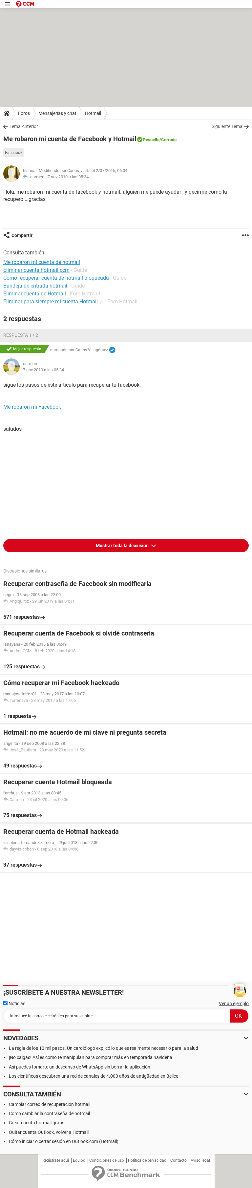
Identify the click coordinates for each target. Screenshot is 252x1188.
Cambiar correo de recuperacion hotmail (49, 1104)
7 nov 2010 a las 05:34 (68, 176)
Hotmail (93, 113)
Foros (24, 113)
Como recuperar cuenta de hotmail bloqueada (56, 278)
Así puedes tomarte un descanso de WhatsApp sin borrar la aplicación (79, 1066)
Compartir (21, 235)
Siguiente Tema (227, 126)
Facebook (13, 152)
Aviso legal (200, 1160)
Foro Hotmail (85, 294)
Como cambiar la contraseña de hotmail (49, 1113)
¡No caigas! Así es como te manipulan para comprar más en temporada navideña (90, 1057)
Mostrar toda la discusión (123, 545)
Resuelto (151, 139)
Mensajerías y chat (57, 113)
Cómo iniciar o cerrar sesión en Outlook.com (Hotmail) (63, 1141)
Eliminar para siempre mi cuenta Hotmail (50, 301)
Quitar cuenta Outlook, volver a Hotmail (49, 1132)
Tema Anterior (24, 126)
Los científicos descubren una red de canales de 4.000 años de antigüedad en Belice (93, 1076)
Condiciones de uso (106, 1160)
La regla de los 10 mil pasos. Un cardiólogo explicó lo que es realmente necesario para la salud (103, 1048)
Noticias (16, 1003)
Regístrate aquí (55, 1160)
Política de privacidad (147, 1160)
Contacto (178, 1160)
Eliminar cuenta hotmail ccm (36, 270)
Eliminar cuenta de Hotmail (34, 294)
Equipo (79, 1160)
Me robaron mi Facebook (32, 407)
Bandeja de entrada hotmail (35, 286)
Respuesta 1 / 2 (20, 335)
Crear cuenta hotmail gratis (36, 1122)
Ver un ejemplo (234, 1003)
